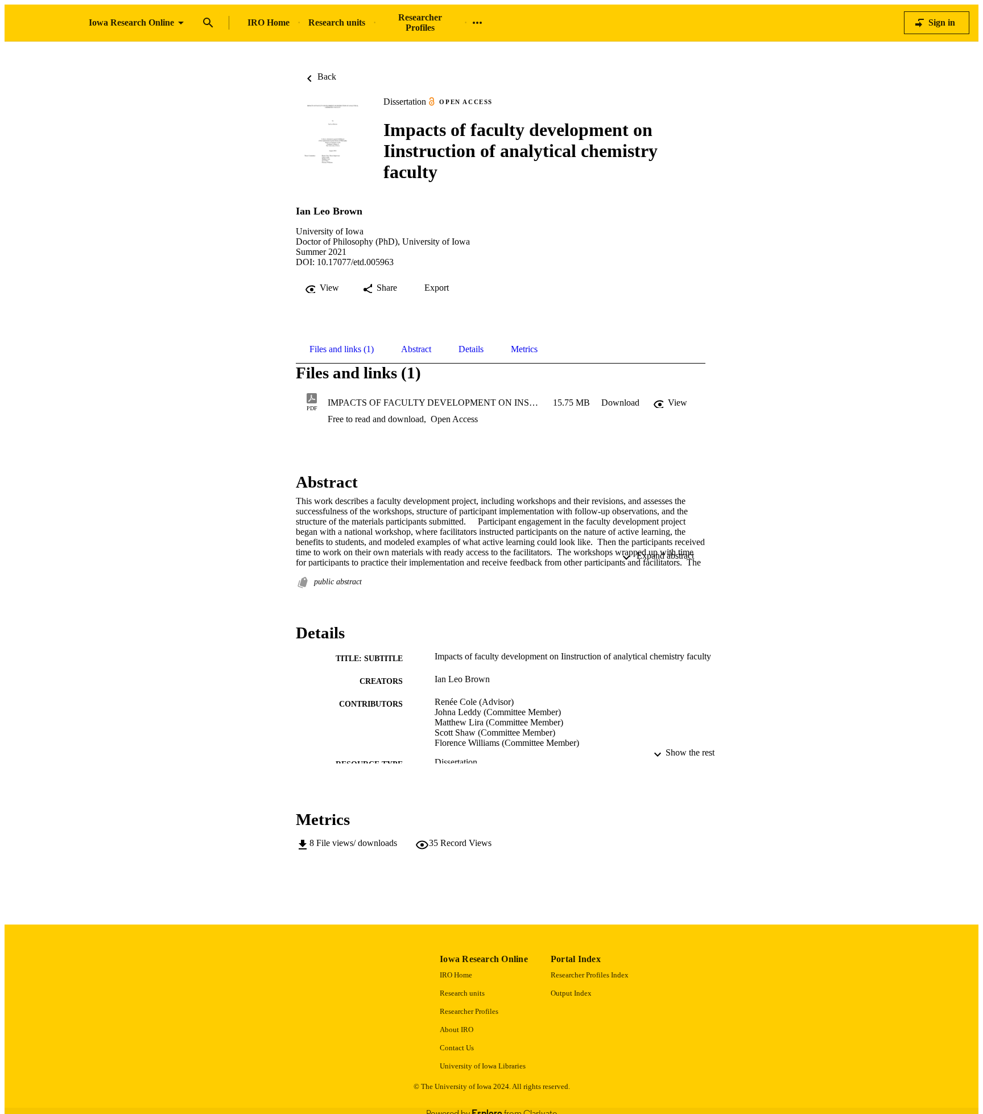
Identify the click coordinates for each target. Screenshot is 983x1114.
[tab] (341, 349)
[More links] (477, 22)
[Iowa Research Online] (47, 23)
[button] (620, 402)
